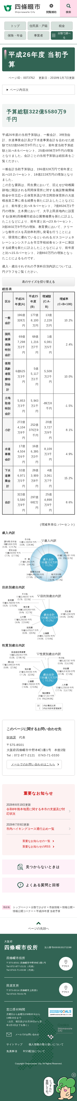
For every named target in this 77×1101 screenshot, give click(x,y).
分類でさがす (38, 907)
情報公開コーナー (23, 911)
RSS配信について (34, 1051)
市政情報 (54, 907)
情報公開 (67, 907)
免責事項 (11, 1051)
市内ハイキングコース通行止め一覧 (30, 828)
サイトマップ (14, 1044)
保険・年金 (15, 35)
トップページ (20, 907)
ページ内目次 (19, 89)
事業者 (38, 35)
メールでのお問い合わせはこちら (33, 764)
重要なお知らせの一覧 (36, 841)
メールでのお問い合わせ (27, 1034)
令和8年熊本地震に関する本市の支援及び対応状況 (35, 811)
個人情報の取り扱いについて (46, 1044)
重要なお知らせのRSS (36, 846)
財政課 (11, 737)
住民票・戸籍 (38, 26)
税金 (62, 26)
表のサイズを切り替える (38, 281)
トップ (15, 26)
